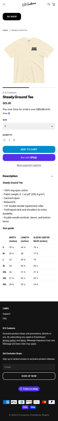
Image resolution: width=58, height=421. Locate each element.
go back (12, 16)
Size (5, 120)
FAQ (5, 318)
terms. (23, 340)
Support (6, 314)
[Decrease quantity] (4, 140)
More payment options (29, 165)
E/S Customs (9, 92)
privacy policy (9, 340)
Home (5, 30)
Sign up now (29, 376)
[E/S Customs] (29, 4)
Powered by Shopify (39, 415)
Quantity (7, 135)
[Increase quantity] (14, 140)
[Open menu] (4, 4)
